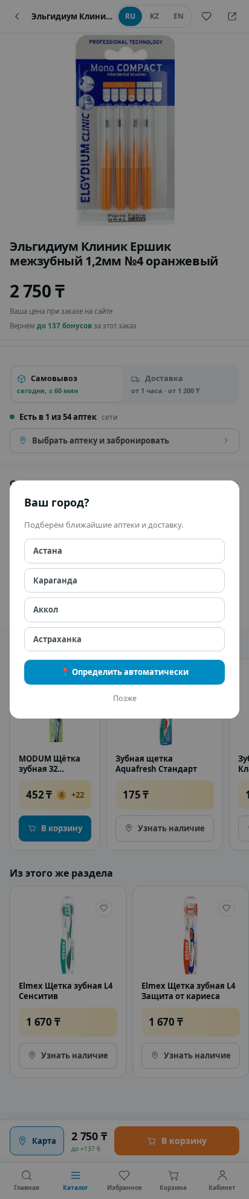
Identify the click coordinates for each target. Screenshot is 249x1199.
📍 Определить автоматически (124, 671)
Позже (125, 698)
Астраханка (57, 639)
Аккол (45, 609)
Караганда (55, 580)
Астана (47, 550)
